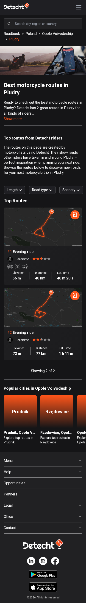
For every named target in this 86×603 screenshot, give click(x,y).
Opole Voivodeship (57, 34)
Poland (31, 34)
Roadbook (12, 34)
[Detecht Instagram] (43, 562)
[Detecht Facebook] (55, 562)
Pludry (14, 39)
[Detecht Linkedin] (31, 562)
